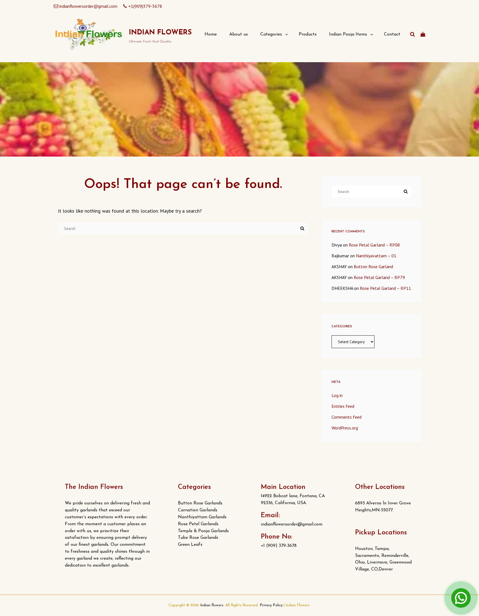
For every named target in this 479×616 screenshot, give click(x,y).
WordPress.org (345, 428)
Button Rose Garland (373, 266)
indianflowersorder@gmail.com (88, 6)
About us (238, 34)
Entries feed (343, 406)
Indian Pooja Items (348, 34)
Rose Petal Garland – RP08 (374, 245)
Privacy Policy (271, 605)
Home (211, 34)
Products (308, 34)
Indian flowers (160, 32)
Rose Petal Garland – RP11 (385, 288)
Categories (271, 34)
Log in (337, 395)
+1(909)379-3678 (145, 6)
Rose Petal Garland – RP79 (379, 277)
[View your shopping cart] (423, 34)
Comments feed (346, 417)
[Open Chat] (461, 598)
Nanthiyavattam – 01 (376, 255)
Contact (392, 34)
